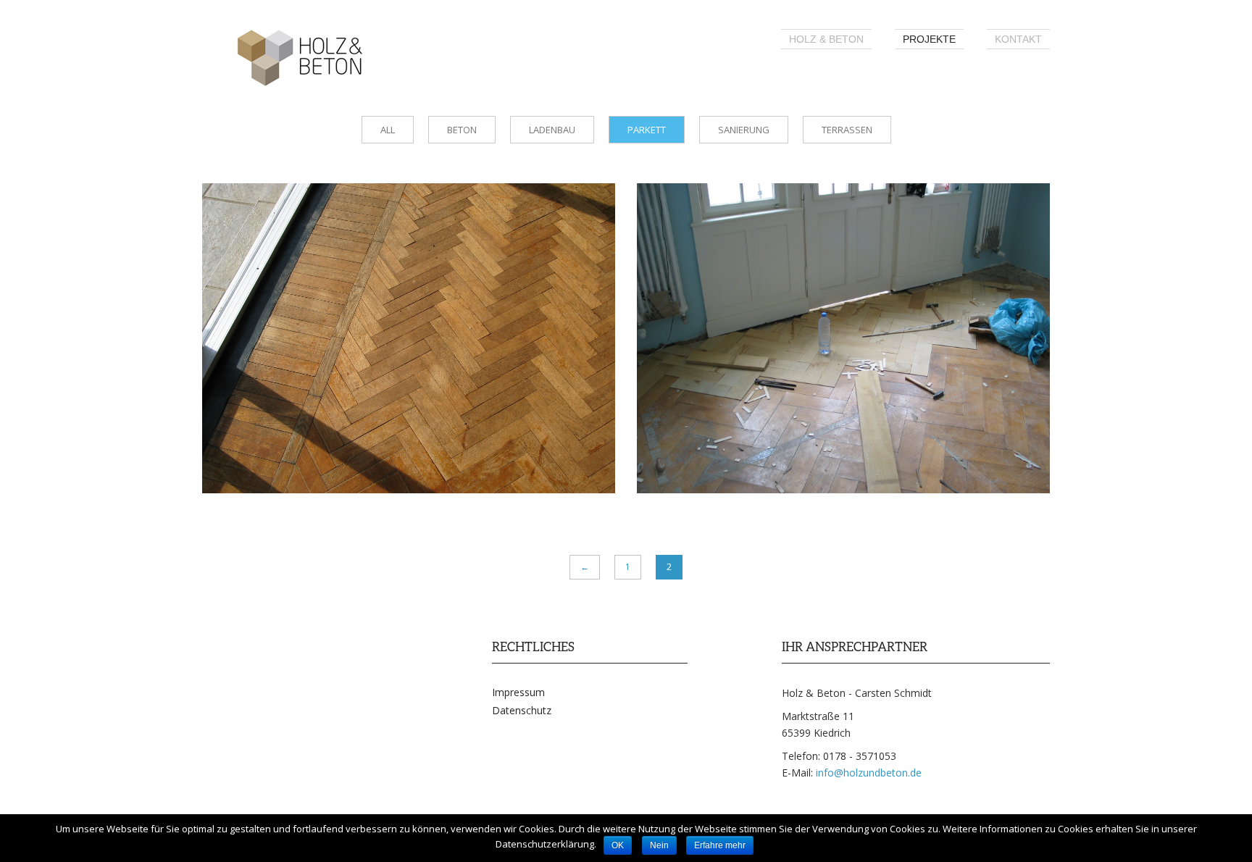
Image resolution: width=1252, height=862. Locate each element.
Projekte (929, 39)
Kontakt (1018, 39)
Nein (659, 845)
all (387, 129)
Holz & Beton (826, 39)
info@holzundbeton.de (869, 772)
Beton (462, 129)
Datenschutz (521, 710)
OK (618, 845)
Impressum (518, 692)
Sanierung (743, 129)
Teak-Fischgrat (299, 225)
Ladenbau (552, 129)
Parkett (646, 129)
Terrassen (847, 129)
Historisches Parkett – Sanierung (801, 225)
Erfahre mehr (720, 845)
